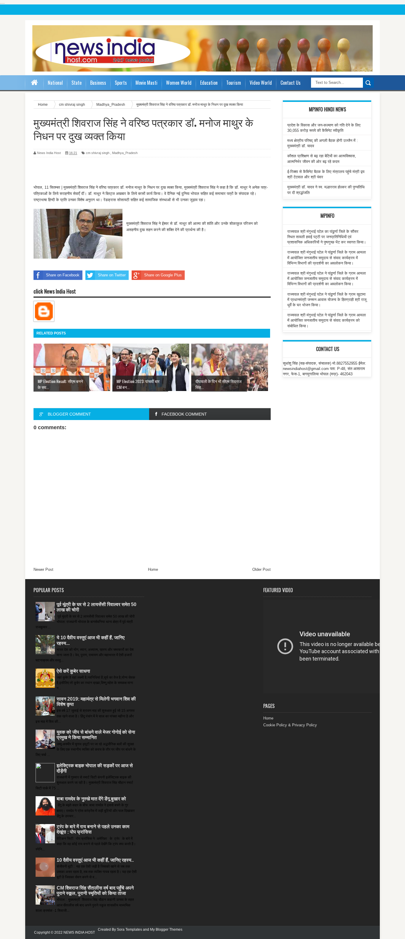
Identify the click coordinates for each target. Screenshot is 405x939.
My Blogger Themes (166, 929)
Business (98, 82)
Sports (121, 82)
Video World (261, 82)
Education (209, 82)
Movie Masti (146, 82)
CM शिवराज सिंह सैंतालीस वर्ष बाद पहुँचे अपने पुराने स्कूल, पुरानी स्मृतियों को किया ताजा (95, 890)
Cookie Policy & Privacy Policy (290, 725)
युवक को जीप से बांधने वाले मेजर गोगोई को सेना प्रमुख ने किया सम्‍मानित (96, 735)
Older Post (261, 569)
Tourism (233, 82)
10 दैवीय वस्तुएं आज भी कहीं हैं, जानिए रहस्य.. (95, 860)
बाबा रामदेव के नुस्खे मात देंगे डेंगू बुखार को (91, 798)
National (55, 82)
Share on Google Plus (163, 275)
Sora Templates (129, 929)
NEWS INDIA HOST (79, 932)
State (76, 82)
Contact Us (290, 82)
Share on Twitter (112, 275)
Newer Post (43, 569)
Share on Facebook (62, 275)
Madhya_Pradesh (125, 153)
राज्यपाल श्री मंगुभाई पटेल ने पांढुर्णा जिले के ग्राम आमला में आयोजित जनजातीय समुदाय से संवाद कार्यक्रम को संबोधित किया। (326, 320)
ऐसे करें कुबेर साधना (73, 671)
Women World (179, 82)
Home (153, 569)
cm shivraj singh (97, 153)
